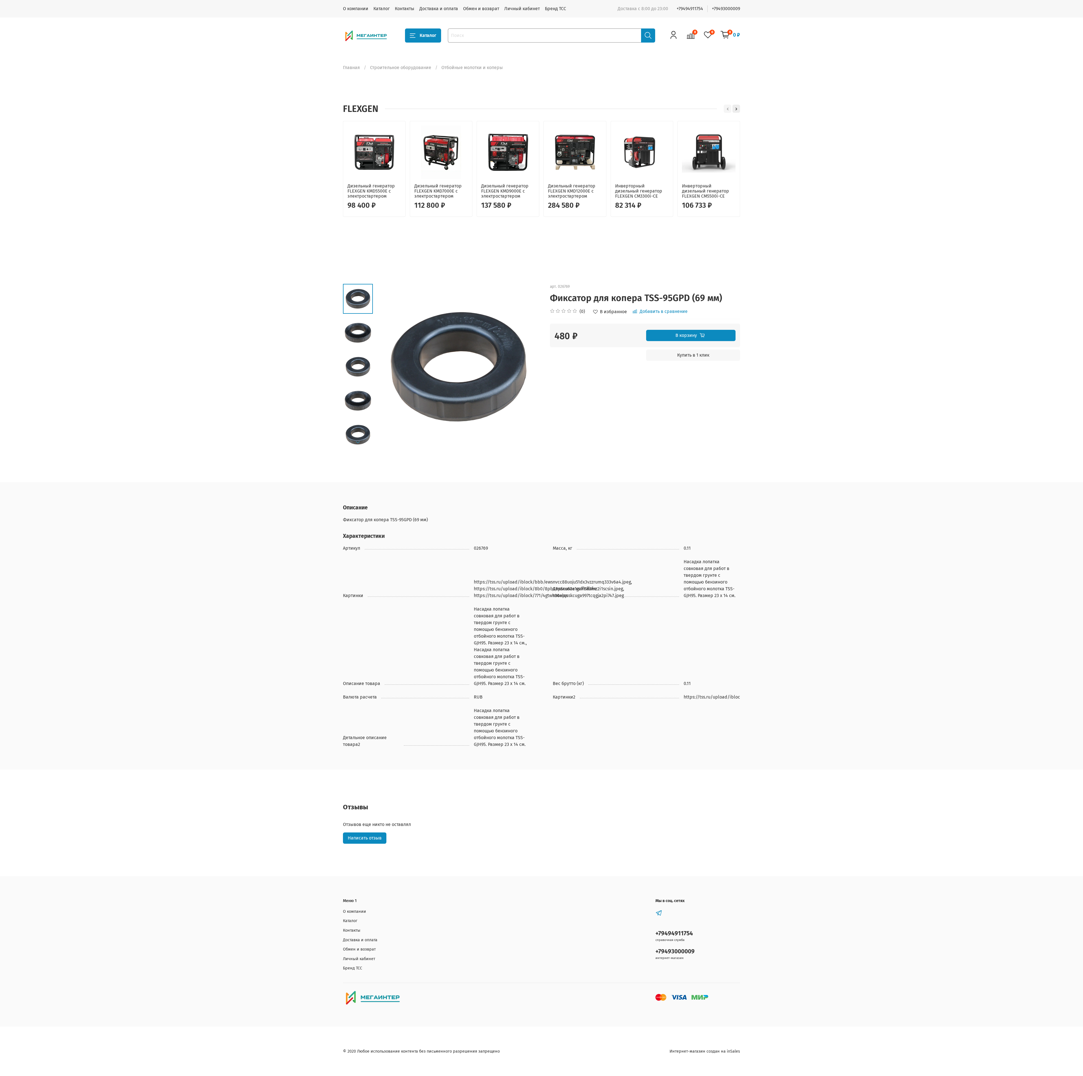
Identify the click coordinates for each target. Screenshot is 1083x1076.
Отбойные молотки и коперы (472, 67)
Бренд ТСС (555, 8)
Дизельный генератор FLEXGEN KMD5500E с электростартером (371, 191)
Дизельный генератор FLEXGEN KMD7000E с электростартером (438, 191)
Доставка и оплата (438, 8)
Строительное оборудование (400, 67)
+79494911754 (690, 8)
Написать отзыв (365, 838)
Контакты (404, 8)
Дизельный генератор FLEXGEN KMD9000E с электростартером (505, 191)
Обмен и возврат (481, 8)
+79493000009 (726, 8)
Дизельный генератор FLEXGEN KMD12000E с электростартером (571, 191)
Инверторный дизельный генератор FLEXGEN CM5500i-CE (705, 191)
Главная (351, 67)
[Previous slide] (387, 367)
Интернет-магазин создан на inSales (705, 1051)
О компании (355, 8)
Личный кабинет (522, 8)
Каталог (381, 8)
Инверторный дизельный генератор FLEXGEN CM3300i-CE (638, 191)
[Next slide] (358, 442)
